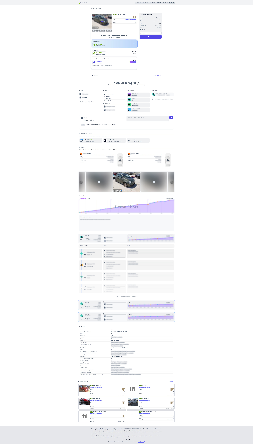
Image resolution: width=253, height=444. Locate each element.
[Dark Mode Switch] (172, 3)
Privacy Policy (115, 437)
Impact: (84, 154)
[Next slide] (171, 182)
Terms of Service (108, 437)
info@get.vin (141, 441)
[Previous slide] (81, 182)
